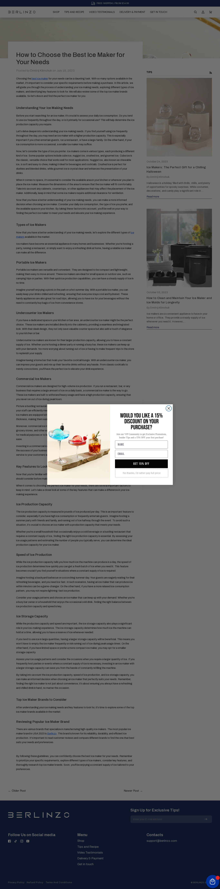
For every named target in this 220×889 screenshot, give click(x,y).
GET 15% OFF (141, 464)
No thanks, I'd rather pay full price (142, 473)
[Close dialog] (169, 408)
